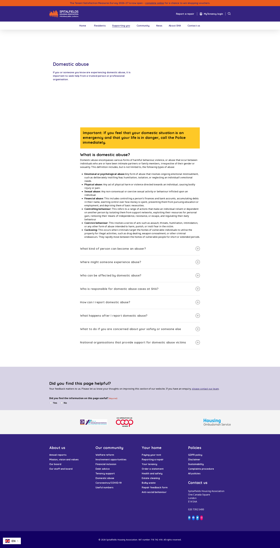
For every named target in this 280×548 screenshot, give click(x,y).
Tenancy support (105, 473)
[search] (229, 14)
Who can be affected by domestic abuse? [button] (110, 275)
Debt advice (103, 468)
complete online (154, 3)
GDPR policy (195, 454)
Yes (55, 402)
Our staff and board (61, 468)
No (65, 402)
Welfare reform (105, 454)
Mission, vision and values (64, 459)
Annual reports (57, 454)
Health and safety (152, 473)
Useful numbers (104, 487)
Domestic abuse (105, 478)
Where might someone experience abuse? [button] (110, 262)
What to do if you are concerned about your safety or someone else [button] (130, 329)
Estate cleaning (151, 478)
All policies (194, 473)
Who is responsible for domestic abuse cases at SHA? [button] (119, 289)
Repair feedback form (155, 487)
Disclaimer (194, 459)
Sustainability (196, 464)
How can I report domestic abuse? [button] (105, 302)
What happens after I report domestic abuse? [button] (113, 315)
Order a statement (153, 468)
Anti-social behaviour (154, 492)
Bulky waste (149, 482)
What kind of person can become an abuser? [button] (113, 248)
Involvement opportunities (111, 459)
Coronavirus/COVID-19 (109, 482)
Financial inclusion (106, 464)
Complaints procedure (201, 468)
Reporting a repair (152, 459)
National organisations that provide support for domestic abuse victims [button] (133, 342)
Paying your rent (151, 454)
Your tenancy (149, 464)
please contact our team (205, 388)
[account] (211, 13)
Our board (55, 464)
